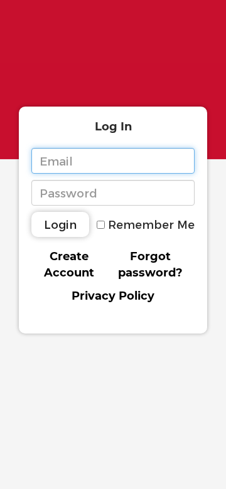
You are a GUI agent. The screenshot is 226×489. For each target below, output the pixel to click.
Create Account (69, 265)
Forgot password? (150, 265)
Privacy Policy (113, 296)
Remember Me (151, 224)
